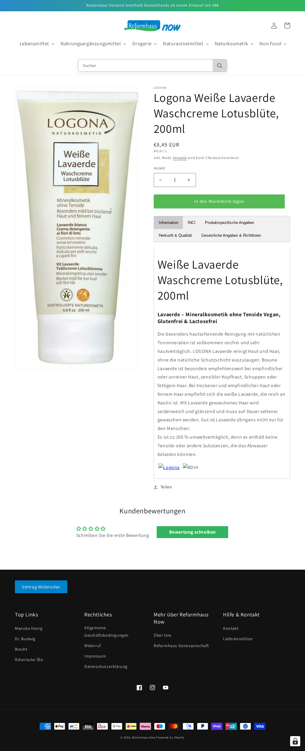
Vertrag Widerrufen (41, 587)
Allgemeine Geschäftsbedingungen (106, 631)
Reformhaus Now (143, 737)
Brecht (21, 649)
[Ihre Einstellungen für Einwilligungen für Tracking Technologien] (295, 741)
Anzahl (159, 168)
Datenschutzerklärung (105, 666)
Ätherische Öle (29, 659)
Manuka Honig (28, 628)
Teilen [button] (166, 487)
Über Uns (163, 635)
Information (168, 222)
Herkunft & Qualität (175, 235)
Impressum (95, 656)
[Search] (220, 65)
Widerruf (92, 645)
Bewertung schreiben (192, 532)
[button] (36, 44)
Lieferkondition (238, 638)
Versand (180, 157)
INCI (191, 222)
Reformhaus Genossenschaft (181, 645)
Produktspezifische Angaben (229, 222)
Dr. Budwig (25, 638)
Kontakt (231, 628)
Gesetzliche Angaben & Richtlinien (231, 235)
